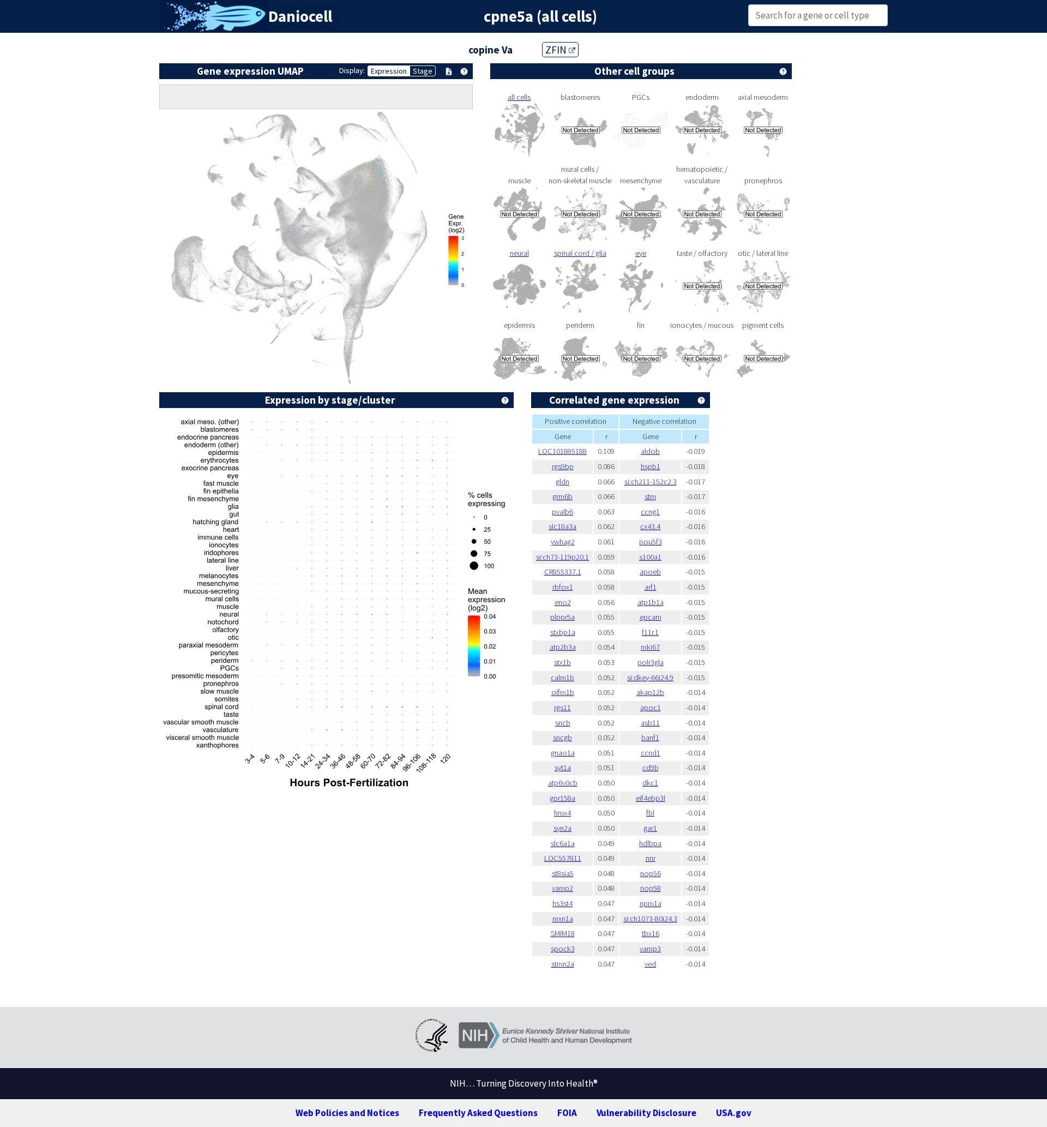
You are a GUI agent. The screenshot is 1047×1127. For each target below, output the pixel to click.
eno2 (563, 602)
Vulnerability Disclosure (646, 1113)
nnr (650, 858)
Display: (352, 70)
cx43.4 (650, 526)
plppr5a (562, 617)
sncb (562, 723)
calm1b (562, 677)
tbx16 (650, 933)
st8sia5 (563, 873)
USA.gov (733, 1113)
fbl (650, 813)
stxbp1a (562, 632)
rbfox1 (562, 587)
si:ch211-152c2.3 (650, 482)
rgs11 (562, 707)
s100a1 (650, 557)
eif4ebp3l (650, 798)
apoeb (650, 572)
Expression (389, 71)
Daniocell (300, 16)
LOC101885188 (562, 451)
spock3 (563, 949)
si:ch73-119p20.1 (562, 557)
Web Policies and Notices (347, 1113)
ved (650, 964)
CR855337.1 (562, 572)
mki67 (650, 647)
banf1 (650, 737)
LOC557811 (562, 858)
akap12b (650, 692)
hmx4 (562, 813)
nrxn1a (562, 919)
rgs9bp (563, 466)
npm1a (650, 903)
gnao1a (563, 753)
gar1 (650, 828)
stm (650, 496)
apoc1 (650, 707)
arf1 (651, 587)
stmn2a (562, 964)
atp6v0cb (562, 783)
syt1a (563, 767)
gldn (562, 482)
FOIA (567, 1113)
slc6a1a (563, 843)
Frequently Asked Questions (478, 1113)
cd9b (650, 767)
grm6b (562, 496)
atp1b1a (650, 602)
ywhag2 (563, 542)
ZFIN (557, 49)
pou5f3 (650, 542)
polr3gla (650, 662)
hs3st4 (562, 903)
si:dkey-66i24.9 (650, 677)
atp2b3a (563, 647)
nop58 (650, 888)
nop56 (650, 873)
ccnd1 (650, 753)
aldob (650, 451)
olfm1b (562, 692)
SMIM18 (563, 933)
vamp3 (650, 949)
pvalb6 (562, 512)
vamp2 (562, 888)
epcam (650, 617)
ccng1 (650, 512)
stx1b (562, 662)
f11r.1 (650, 632)
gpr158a (562, 798)
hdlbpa (650, 843)
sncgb (562, 737)
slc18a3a (562, 526)
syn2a (562, 828)
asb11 (650, 723)
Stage (422, 71)
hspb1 (650, 466)
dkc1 (650, 783)
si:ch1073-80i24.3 (650, 919)
